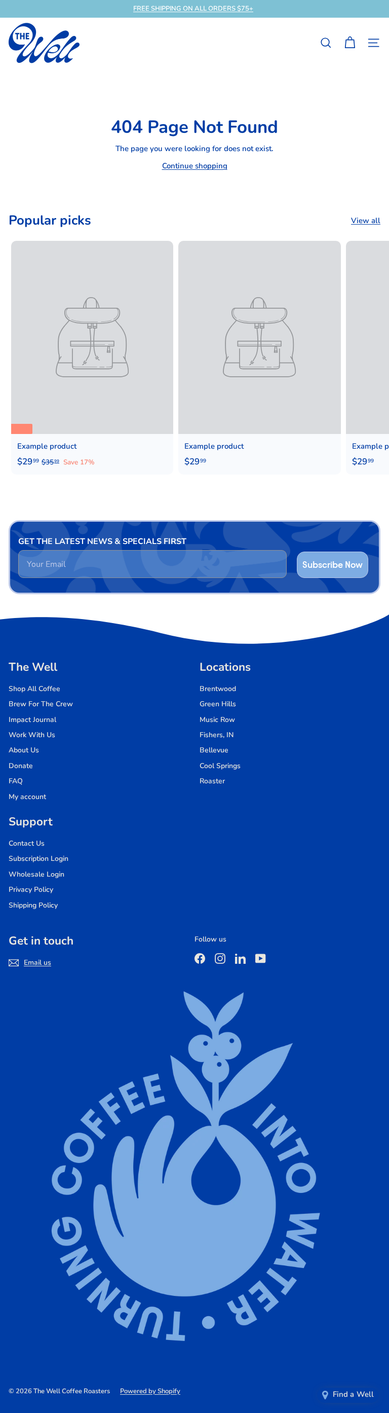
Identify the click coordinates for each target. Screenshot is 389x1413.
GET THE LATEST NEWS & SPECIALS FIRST (102, 541)
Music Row (217, 719)
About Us (24, 750)
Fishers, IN (217, 735)
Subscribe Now (332, 564)
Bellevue (214, 750)
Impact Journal (32, 719)
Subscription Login (38, 858)
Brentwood (218, 689)
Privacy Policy (31, 889)
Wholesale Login (36, 874)
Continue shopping (194, 166)
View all (365, 220)
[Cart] (350, 43)
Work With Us (32, 735)
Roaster (212, 781)
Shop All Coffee (34, 689)
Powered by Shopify (150, 1391)
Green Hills (218, 704)
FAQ (16, 781)
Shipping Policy (33, 905)
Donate (21, 766)
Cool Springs (220, 766)
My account (27, 797)
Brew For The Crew (41, 704)
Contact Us (27, 843)
